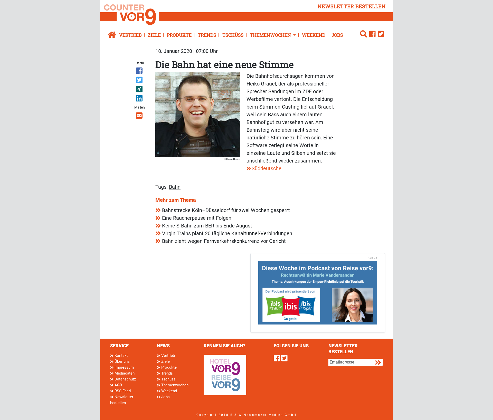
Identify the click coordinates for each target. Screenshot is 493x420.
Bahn (175, 187)
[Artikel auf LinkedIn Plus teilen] (140, 99)
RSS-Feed (122, 391)
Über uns (121, 361)
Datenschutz (124, 379)
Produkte (179, 35)
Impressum (123, 367)
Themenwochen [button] (271, 35)
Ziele (154, 35)
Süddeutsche (266, 168)
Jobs (337, 35)
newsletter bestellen (352, 6)
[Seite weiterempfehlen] (140, 116)
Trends (207, 35)
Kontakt (120, 355)
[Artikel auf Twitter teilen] (140, 80)
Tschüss (233, 35)
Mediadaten (124, 373)
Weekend (313, 35)
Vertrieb (130, 35)
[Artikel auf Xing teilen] (140, 90)
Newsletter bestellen (121, 400)
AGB (117, 385)
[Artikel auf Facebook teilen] (140, 71)
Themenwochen (174, 385)
